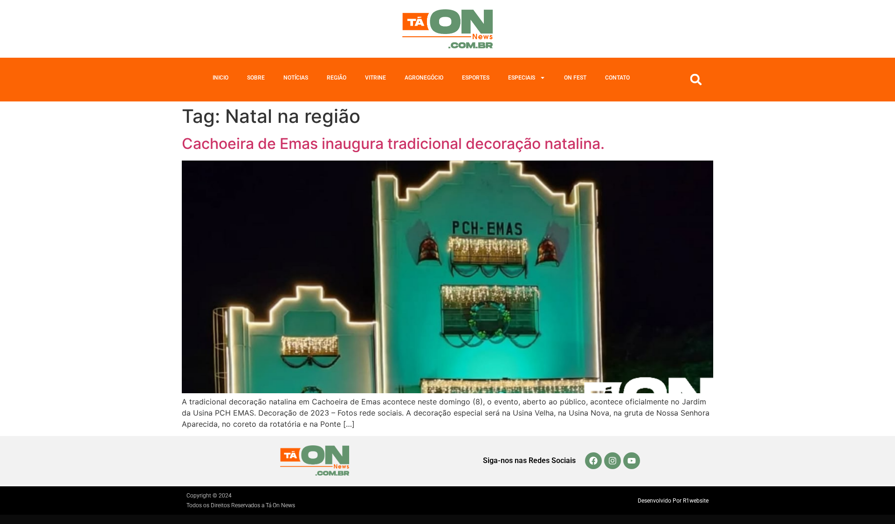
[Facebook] (593, 460)
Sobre (256, 77)
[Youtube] (631, 460)
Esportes (475, 77)
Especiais (521, 77)
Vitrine (375, 77)
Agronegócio (424, 77)
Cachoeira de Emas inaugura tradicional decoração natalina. (393, 143)
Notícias (295, 77)
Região (336, 77)
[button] (696, 79)
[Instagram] (612, 460)
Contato (617, 77)
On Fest (575, 77)
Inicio (220, 77)
